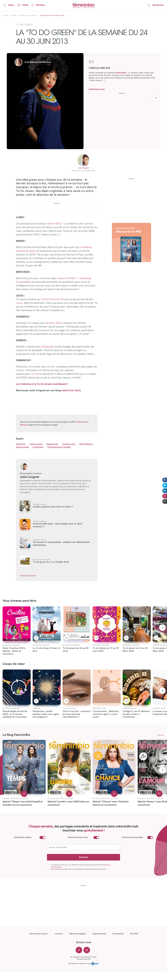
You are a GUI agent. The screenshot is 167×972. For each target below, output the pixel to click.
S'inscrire (83, 857)
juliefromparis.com (97, 89)
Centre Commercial (52, 299)
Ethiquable (48, 346)
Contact (59, 934)
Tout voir (160, 735)
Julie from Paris (71, 390)
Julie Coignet (83, 168)
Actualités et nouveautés (28, 15)
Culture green (36, 444)
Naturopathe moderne (31, 473)
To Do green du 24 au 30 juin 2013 (52, 15)
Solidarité (20, 444)
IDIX (89, 959)
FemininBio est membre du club (79, 963)
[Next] (155, 98)
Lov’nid (34, 374)
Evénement (38, 447)
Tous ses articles (28, 576)
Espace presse (99, 934)
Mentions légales (78, 934)
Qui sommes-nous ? (38, 934)
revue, (19, 303)
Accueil (5, 15)
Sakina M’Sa (121, 73)
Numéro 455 (53, 323)
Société (13, 15)
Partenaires (118, 934)
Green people (22, 447)
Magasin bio (52, 444)
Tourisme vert (68, 444)
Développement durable (59, 447)
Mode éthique (86, 444)
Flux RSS (134, 934)
